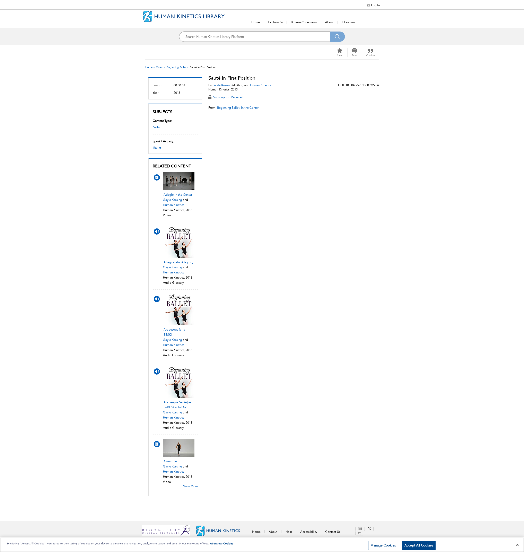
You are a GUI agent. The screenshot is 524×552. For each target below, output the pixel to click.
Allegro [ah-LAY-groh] (178, 262)
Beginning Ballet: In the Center (238, 107)
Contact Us (332, 532)
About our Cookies (221, 543)
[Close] (517, 544)
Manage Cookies (383, 545)
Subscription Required (227, 97)
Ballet (157, 148)
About (329, 22)
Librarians (348, 22)
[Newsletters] (360, 529)
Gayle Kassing (172, 200)
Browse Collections (304, 22)
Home (255, 22)
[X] (370, 529)
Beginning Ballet (176, 67)
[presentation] (178, 181)
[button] (354, 52)
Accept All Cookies (418, 545)
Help (289, 532)
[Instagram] (359, 533)
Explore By (275, 22)
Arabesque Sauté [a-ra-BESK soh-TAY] (177, 404)
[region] (262, 544)
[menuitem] (360, 529)
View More (190, 486)
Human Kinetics (173, 205)
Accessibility (308, 532)
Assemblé (170, 461)
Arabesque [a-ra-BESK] (175, 332)
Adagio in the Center (178, 194)
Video (159, 67)
